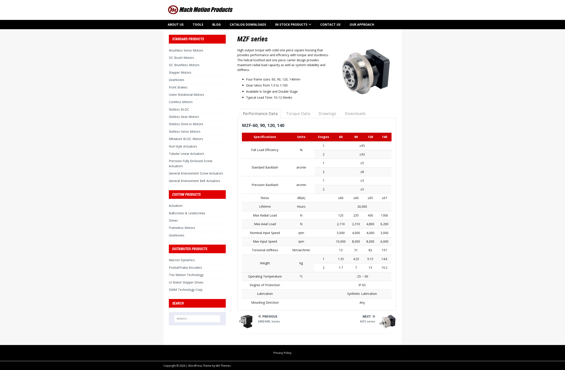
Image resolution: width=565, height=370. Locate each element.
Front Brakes (178, 87)
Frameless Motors (182, 228)
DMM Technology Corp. (186, 290)
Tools (198, 24)
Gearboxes (176, 80)
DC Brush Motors (181, 58)
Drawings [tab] (327, 113)
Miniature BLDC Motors (186, 139)
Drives (173, 220)
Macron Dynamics (182, 260)
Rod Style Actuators (183, 146)
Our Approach (362, 24)
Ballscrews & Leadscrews (187, 213)
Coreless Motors (181, 102)
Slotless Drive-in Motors (186, 124)
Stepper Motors (180, 72)
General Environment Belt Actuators (194, 181)
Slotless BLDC (179, 109)
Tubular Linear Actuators (186, 153)
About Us (176, 24)
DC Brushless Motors (184, 65)
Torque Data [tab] (298, 113)
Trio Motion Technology (186, 275)
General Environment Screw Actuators (196, 173)
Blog (216, 24)
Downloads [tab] (355, 113)
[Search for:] (197, 318)
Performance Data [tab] (260, 113)
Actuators (176, 205)
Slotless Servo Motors (184, 131)
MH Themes (223, 366)
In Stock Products (291, 24)
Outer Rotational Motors (186, 94)
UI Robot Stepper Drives (186, 282)
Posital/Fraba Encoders (185, 267)
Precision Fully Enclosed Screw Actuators (190, 163)
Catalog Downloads (248, 24)
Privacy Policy (282, 353)
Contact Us (330, 24)
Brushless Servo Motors (186, 50)
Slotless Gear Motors (184, 117)
